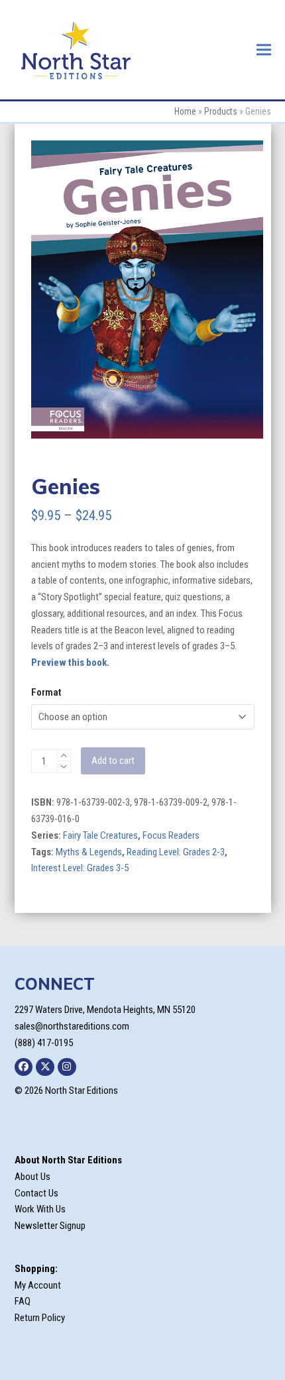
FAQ (22, 1301)
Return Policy (40, 1318)
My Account (38, 1285)
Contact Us (36, 1193)
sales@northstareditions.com (72, 1026)
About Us (32, 1177)
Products (220, 111)
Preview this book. (70, 662)
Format (46, 692)
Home (185, 111)
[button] (263, 49)
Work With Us (40, 1209)
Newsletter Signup (50, 1226)
